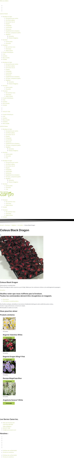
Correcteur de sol (10, 22)
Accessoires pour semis (12, 18)
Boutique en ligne (7, 16)
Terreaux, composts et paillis (13, 32)
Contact (5, 59)
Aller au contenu (4, 1)
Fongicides (8, 25)
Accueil (2, 225)
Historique (8, 48)
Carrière (5, 56)
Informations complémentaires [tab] (10, 301)
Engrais (8, 23)
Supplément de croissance (12, 31)
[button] (0, 235)
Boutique (7, 225)
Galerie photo (9, 50)
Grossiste (8, 43)
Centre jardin (9, 41)
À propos (5, 45)
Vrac (4, 54)
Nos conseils (6, 57)
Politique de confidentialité (10, 450)
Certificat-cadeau (10, 20)
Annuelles (11, 36)
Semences (8, 29)
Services (5, 39)
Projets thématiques (8, 52)
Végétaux (8, 34)
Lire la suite (9, 338)
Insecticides (9, 27)
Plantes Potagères (13, 38)
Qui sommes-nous (10, 47)
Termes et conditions (8, 452)
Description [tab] (6, 299)
